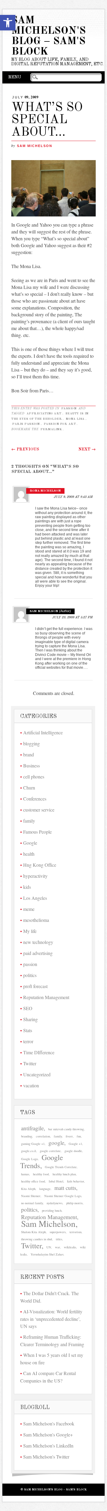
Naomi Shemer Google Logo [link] (62, 1196)
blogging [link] (31, 743)
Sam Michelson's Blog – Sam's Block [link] (48, 36)
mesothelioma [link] (36, 920)
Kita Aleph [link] (28, 1189)
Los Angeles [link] (35, 898)
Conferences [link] (34, 798)
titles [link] (59, 1239)
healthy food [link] (41, 1174)
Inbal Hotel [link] (56, 1181)
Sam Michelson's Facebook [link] (48, 1423)
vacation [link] (31, 1085)
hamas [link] (25, 1174)
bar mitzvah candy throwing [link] (66, 1129)
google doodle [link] (73, 1151)
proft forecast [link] (35, 986)
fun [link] (79, 1136)
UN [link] (48, 1247)
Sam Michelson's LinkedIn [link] (48, 1445)
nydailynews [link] (54, 1203)
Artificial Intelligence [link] (43, 732)
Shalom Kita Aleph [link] (33, 1232)
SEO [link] (27, 1008)
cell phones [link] (33, 776)
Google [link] (30, 843)
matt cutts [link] (65, 1187)
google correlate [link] (50, 1151)
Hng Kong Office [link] (39, 865)
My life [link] (30, 931)
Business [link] (31, 765)
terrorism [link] (75, 1232)
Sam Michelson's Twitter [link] (46, 1456)
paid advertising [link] (38, 953)
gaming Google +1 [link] (33, 1144)
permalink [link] (51, 429)
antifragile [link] (32, 1128)
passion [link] (69, 408)
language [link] (45, 1189)
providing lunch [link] (52, 1210)
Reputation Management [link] (46, 997)
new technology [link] (38, 942)
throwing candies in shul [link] (36, 1239)
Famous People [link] (37, 832)
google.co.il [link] (28, 1151)
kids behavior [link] (75, 1181)
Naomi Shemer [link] (30, 1196)
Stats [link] (27, 1030)
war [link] (57, 1247)
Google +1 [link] (75, 1144)
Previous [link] (25, 449)
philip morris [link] (74, 1203)
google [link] (56, 1142)
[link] (7, 22)
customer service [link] (38, 809)
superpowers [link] (58, 1232)
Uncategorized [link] (37, 1074)
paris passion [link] (26, 423)
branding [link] (26, 1136)
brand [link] (28, 754)
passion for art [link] (60, 423)
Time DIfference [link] (38, 1052)
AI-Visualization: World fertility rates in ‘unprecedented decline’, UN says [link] (51, 1318)
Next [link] (87, 449)
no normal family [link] (32, 1203)
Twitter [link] (29, 1063)
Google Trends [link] (41, 1161)
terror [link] (28, 1041)
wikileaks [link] (70, 1247)
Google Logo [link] (29, 1159)
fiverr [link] (69, 1136)
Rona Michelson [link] (45, 491)
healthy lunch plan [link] (64, 1174)
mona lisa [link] (75, 418)
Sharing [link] (30, 1019)
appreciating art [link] (44, 413)
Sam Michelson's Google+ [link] (48, 1434)
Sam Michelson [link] (34, 146)
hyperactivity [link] (35, 876)
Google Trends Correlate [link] (61, 1167)
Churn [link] (29, 787)
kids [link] (27, 887)
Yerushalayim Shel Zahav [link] (47, 1254)
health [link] (28, 854)
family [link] (29, 821)
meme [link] (28, 909)
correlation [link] (43, 1136)
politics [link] (30, 975)
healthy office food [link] (33, 1181)
